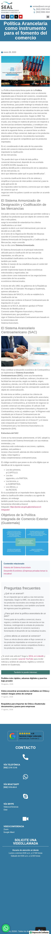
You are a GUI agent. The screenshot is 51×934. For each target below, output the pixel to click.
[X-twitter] (16, 17)
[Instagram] (7, 17)
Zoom (6, 829)
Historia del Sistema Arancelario (17, 567)
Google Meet (9, 832)
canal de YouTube (25, 659)
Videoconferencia (11, 807)
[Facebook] (3, 17)
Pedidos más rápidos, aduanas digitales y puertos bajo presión (24, 679)
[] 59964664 (10, 787)
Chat (5, 810)
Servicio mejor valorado (30, 736)
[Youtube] (21, 17)
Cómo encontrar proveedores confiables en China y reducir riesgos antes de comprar (25, 692)
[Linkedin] (12, 17)
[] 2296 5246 (10, 767)
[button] (48, 17)
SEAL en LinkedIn (36, 656)
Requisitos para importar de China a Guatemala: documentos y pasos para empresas (23, 705)
